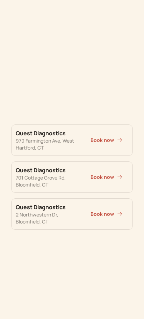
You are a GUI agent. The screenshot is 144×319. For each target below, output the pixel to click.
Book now (102, 140)
